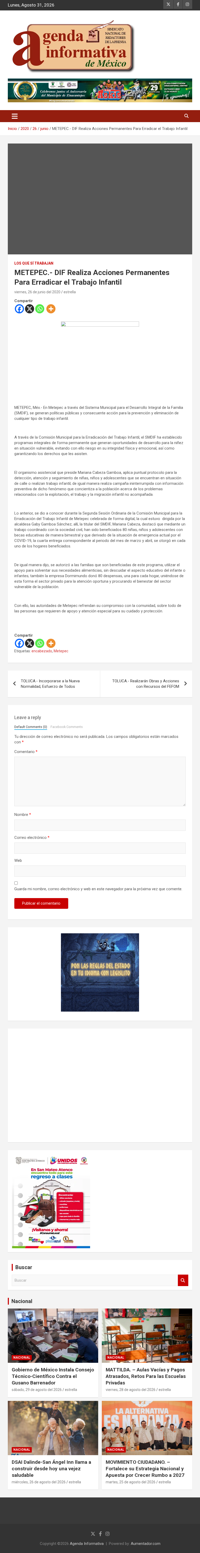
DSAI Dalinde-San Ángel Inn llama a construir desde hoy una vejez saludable (51, 1468)
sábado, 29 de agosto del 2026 (37, 1390)
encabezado (42, 651)
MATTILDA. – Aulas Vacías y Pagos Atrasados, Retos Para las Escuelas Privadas (146, 1376)
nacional (21, 1357)
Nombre (22, 814)
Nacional (21, 1301)
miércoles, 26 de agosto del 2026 (39, 1482)
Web (18, 860)
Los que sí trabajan (33, 263)
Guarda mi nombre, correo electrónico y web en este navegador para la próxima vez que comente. (98, 889)
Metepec (61, 651)
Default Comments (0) (30, 727)
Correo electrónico (31, 837)
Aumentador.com (145, 1543)
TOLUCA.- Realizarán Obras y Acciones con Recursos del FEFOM (145, 684)
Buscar (183, 1280)
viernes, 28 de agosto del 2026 (130, 1390)
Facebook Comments (67, 727)
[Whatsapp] (39, 308)
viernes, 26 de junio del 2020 (37, 292)
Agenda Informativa (87, 1543)
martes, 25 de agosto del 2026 (130, 1482)
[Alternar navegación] (15, 116)
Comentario (26, 751)
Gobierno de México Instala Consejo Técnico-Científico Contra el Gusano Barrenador (53, 1376)
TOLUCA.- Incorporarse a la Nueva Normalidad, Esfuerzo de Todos (50, 684)
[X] (29, 308)
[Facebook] (19, 308)
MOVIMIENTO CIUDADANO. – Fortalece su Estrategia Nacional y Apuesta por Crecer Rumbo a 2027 (145, 1468)
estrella (70, 292)
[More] (50, 308)
